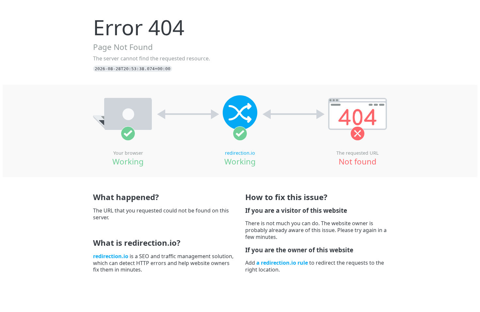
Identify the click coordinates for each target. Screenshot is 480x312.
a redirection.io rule (282, 262)
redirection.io (240, 153)
